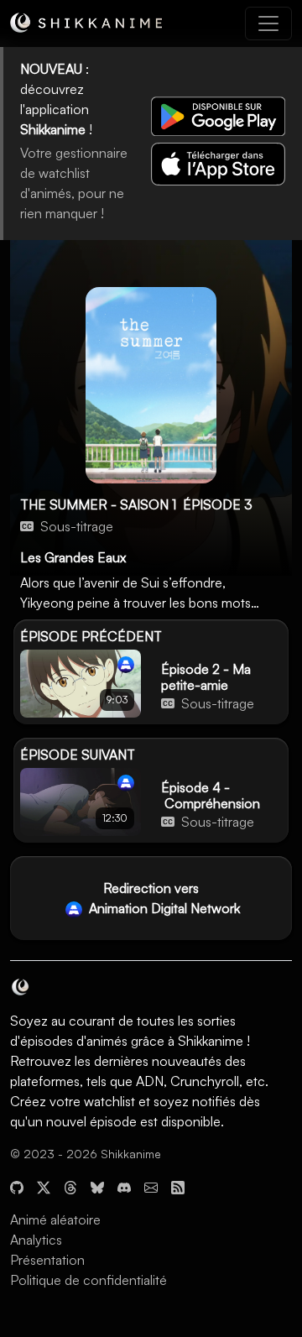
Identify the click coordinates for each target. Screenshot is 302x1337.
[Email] (151, 1186)
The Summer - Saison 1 (98, 504)
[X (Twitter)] (43, 1186)
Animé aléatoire (55, 1219)
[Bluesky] (97, 1186)
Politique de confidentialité (88, 1280)
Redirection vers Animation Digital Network (163, 898)
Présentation (47, 1259)
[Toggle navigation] (268, 23)
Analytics (36, 1239)
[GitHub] (16, 1186)
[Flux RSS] (178, 1186)
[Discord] (124, 1186)
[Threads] (70, 1186)
